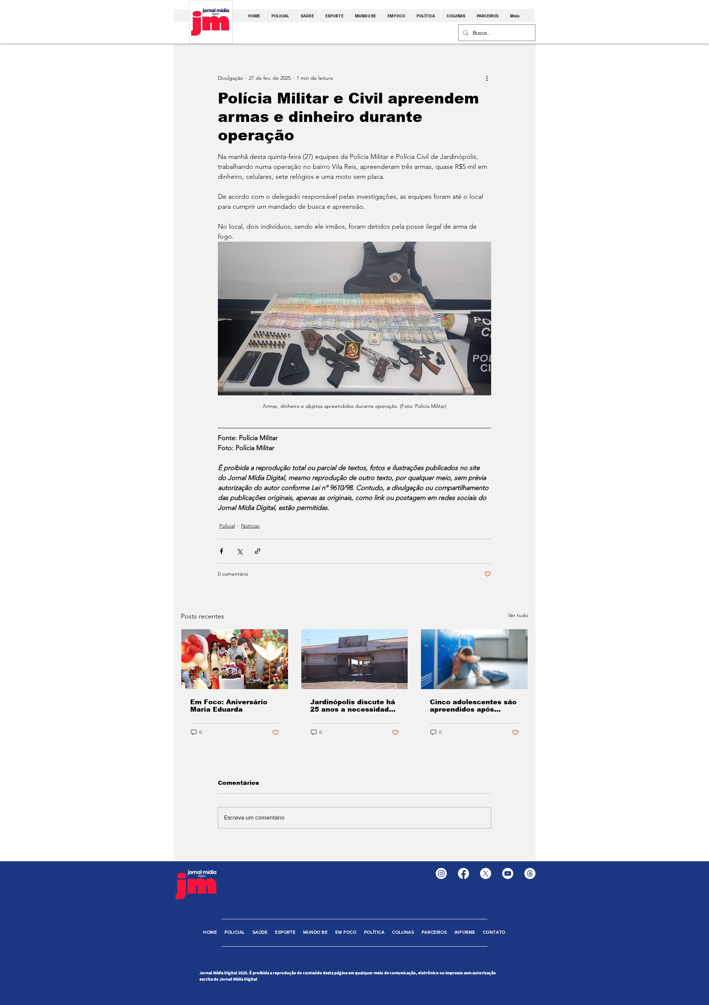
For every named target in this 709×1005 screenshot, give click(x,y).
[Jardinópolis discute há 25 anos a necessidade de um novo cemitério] (354, 659)
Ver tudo (518, 615)
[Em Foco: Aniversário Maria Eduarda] (234, 659)
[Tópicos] (529, 873)
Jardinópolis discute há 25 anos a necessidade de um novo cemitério (352, 705)
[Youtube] (507, 873)
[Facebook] (463, 873)
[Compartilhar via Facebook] (221, 551)
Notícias (250, 525)
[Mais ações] (486, 78)
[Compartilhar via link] (257, 551)
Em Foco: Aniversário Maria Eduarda (228, 705)
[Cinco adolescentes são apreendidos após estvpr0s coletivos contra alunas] (474, 659)
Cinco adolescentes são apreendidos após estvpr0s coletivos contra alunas (473, 705)
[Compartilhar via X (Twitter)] (239, 551)
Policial (227, 525)
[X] (485, 873)
